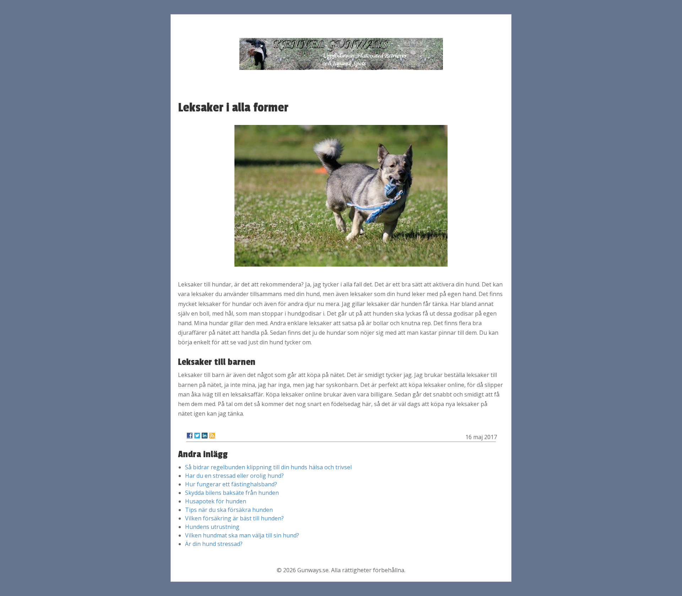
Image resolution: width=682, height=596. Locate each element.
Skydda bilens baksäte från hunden (232, 493)
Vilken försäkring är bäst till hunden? (234, 518)
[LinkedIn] (204, 435)
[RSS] (212, 435)
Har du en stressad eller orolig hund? (234, 476)
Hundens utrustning (212, 527)
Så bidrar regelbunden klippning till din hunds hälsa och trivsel (268, 467)
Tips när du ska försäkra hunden (229, 510)
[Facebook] (190, 435)
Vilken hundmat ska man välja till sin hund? (242, 535)
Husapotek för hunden (215, 501)
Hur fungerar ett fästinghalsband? (231, 484)
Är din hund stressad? (214, 544)
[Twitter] (197, 435)
